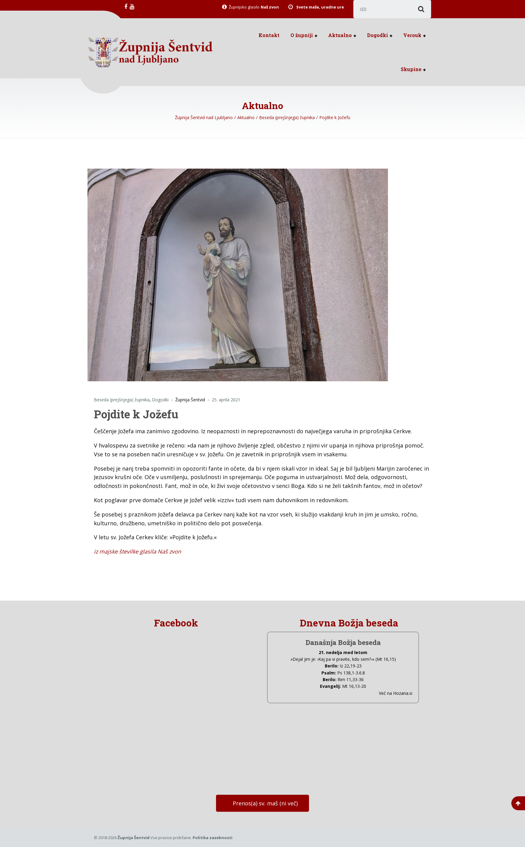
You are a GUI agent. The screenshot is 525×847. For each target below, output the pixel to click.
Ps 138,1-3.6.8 (351, 673)
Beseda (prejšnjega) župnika (121, 400)
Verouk (412, 35)
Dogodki (377, 35)
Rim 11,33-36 (351, 679)
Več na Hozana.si (395, 693)
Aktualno (340, 35)
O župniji (301, 35)
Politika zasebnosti (212, 837)
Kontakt (269, 35)
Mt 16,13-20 (354, 686)
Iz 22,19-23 (351, 666)
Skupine (411, 69)
